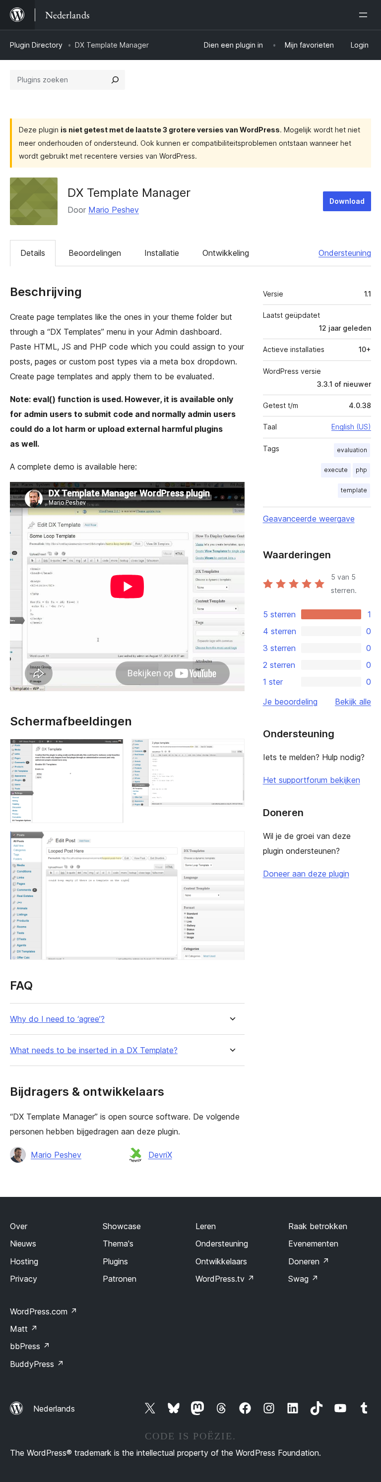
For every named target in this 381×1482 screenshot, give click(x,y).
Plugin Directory (36, 45)
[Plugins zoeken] (115, 80)
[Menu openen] (365, 15)
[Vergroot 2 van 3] (231, 752)
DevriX (160, 1155)
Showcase (122, 1226)
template (354, 490)
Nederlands (54, 1409)
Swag (303, 1279)
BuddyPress (37, 1364)
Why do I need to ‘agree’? (57, 1019)
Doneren (308, 1261)
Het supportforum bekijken (311, 780)
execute (336, 470)
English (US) (351, 426)
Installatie (161, 253)
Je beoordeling (290, 702)
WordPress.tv (224, 1279)
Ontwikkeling (225, 253)
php (361, 470)
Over (18, 1226)
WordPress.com (43, 1311)
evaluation (352, 450)
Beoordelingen (94, 253)
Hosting (24, 1261)
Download (347, 201)
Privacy (23, 1279)
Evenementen (313, 1243)
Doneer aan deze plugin (306, 874)
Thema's (118, 1243)
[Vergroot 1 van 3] (110, 752)
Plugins (115, 1261)
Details (32, 253)
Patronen (119, 1279)
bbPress (30, 1346)
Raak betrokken (317, 1226)
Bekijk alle (353, 702)
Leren (205, 1226)
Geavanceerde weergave (309, 519)
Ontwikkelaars (221, 1261)
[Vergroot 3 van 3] (231, 844)
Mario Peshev (113, 210)
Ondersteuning (344, 253)
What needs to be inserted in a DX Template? (94, 1050)
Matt (24, 1329)
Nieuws (23, 1243)
